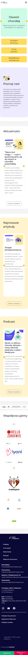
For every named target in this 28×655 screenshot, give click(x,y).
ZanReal (11, 647)
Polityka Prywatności (9, 616)
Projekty (6, 544)
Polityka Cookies (7, 622)
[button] (26, 2)
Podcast (6, 555)
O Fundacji (7, 548)
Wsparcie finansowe (10, 559)
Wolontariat (7, 552)
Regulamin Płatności (9, 619)
